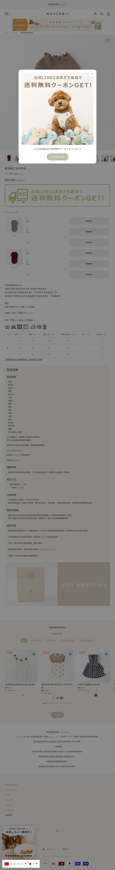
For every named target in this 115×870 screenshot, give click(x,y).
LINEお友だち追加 (57, 157)
